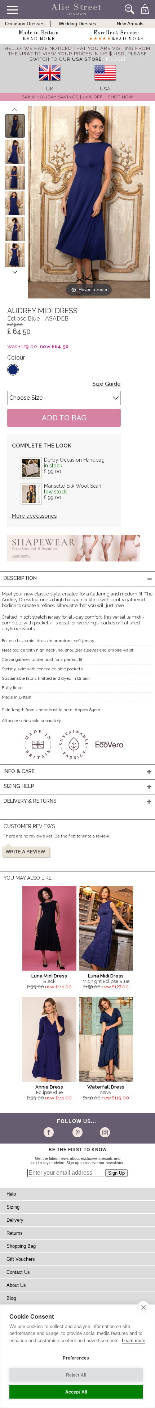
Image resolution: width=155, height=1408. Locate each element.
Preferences (76, 1358)
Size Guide (106, 384)
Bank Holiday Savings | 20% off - (78, 96)
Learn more (133, 1340)
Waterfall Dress (105, 1087)
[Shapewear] (73, 563)
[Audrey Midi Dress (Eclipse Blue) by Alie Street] (15, 126)
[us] (105, 83)
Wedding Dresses (78, 23)
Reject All (76, 1375)
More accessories (34, 516)
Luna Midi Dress (49, 976)
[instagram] (104, 1132)
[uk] (49, 83)
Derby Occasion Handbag (74, 460)
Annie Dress (49, 1087)
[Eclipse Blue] (13, 369)
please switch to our (88, 56)
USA (105, 89)
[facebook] (50, 1132)
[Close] (115, 59)
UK (49, 89)
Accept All (76, 1392)
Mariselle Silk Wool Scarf (73, 486)
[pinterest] (77, 1132)
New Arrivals (130, 23)
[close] (143, 1307)
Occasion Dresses (25, 23)
